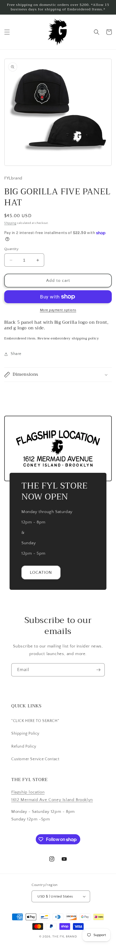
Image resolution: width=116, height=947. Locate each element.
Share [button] (16, 354)
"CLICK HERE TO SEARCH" (35, 721)
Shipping (10, 223)
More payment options (58, 310)
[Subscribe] (98, 669)
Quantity (11, 249)
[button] (7, 32)
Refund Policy (23, 746)
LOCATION (41, 572)
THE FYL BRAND (64, 936)
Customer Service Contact (35, 759)
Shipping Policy (25, 733)
